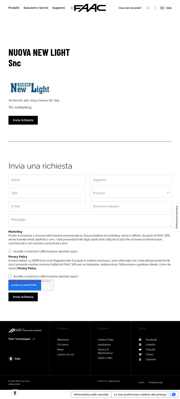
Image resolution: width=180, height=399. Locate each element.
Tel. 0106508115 (20, 107)
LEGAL (141, 382)
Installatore (104, 344)
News (60, 349)
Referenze (63, 339)
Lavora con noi (65, 354)
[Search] (148, 8)
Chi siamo (62, 344)
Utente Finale (105, 339)
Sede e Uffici (105, 358)
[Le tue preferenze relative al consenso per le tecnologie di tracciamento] (176, 217)
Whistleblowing (156, 382)
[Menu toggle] (72, 8)
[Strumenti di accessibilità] (15, 392)
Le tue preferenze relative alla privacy (140, 394)
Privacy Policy (26, 268)
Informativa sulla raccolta (91, 394)
